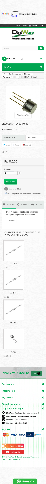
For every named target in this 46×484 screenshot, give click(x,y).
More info (11, 204)
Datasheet (11, 221)
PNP (15, 77)
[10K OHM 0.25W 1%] (13, 309)
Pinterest (27, 145)
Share (16, 145)
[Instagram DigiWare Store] (13, 446)
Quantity (7, 169)
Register (24, 25)
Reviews (39, 204)
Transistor (6, 77)
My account (8, 397)
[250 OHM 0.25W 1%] (13, 280)
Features (25, 204)
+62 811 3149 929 (20, 423)
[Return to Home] (4, 74)
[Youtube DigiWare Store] (13, 452)
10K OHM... (14, 323)
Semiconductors (15, 74)
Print (7, 152)
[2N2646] (13, 339)
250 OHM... (14, 293)
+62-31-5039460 (21, 420)
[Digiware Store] (23, 34)
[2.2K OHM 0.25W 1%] (13, 250)
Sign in (18, 25)
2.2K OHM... (13, 263)
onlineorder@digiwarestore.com (23, 416)
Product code (7, 129)
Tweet (7, 145)
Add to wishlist (15, 189)
